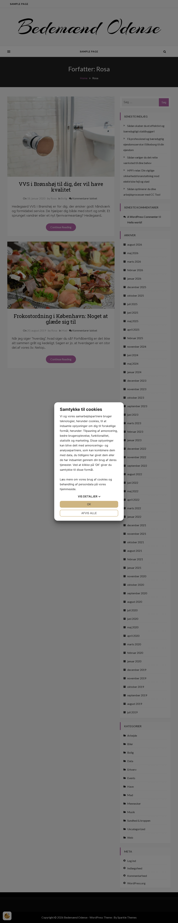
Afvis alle (89, 513)
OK (89, 504)
